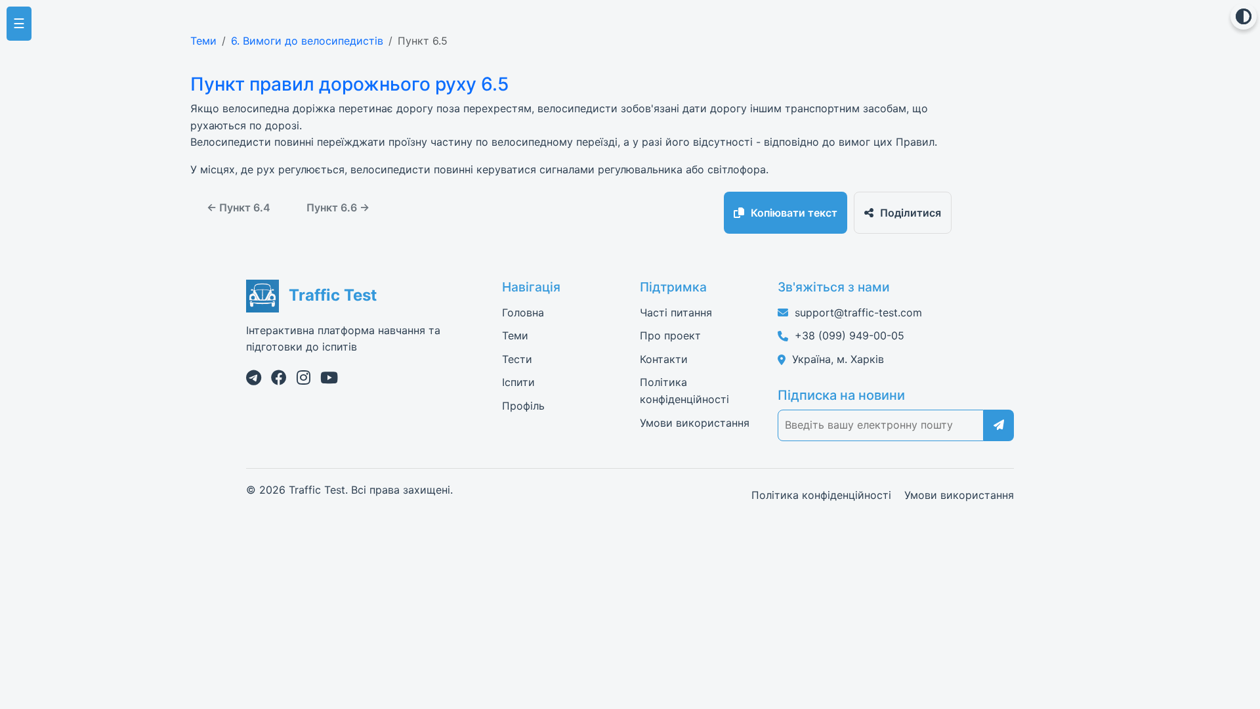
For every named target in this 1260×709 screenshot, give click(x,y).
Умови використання (694, 422)
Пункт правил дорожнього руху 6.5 (349, 84)
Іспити (518, 382)
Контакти (664, 359)
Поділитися (910, 212)
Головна (523, 312)
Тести (517, 359)
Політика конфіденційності (821, 495)
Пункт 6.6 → (337, 207)
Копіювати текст (794, 212)
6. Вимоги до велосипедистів (307, 40)
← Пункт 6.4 (238, 207)
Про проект (670, 335)
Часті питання (676, 312)
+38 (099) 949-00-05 (849, 335)
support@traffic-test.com (858, 312)
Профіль (523, 405)
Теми (203, 40)
